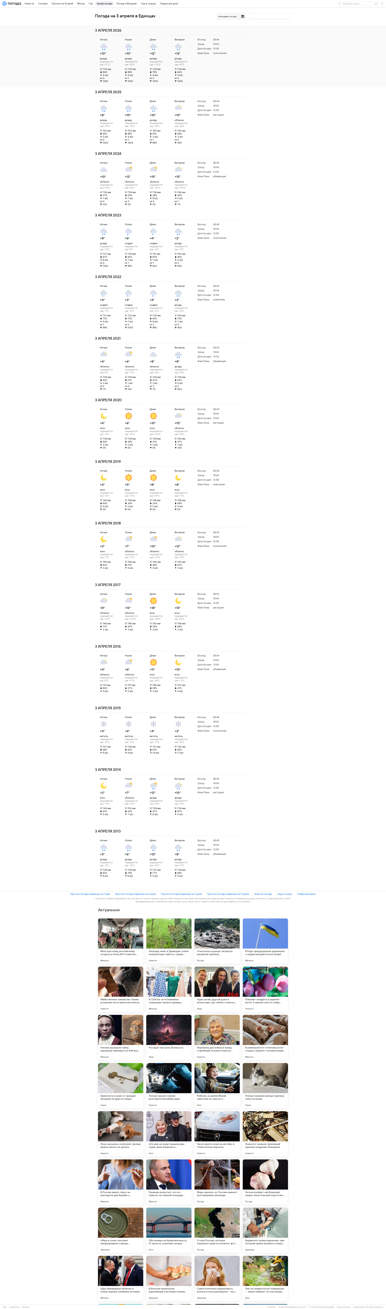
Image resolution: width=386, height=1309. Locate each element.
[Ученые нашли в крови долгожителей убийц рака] (168, 1085)
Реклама (25, 1307)
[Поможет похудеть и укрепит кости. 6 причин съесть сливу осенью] (265, 989)
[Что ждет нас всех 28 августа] (168, 1037)
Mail (4, 1307)
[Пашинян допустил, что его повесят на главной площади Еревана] (168, 1182)
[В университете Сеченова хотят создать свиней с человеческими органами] (265, 1037)
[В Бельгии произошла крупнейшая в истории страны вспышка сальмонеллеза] (168, 1278)
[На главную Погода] (14, 3)
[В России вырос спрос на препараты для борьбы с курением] (120, 1182)
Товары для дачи (306, 894)
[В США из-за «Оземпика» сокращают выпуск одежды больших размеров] (168, 989)
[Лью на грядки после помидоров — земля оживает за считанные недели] (265, 1278)
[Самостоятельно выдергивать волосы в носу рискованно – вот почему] (217, 1278)
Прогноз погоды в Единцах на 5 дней (135, 894)
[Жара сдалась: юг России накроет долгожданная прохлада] (217, 1182)
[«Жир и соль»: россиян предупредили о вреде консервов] (120, 1230)
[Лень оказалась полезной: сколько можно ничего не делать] (120, 1133)
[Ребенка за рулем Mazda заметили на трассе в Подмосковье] (217, 1085)
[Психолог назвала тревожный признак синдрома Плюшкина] (265, 1133)
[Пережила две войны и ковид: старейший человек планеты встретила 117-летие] (217, 1037)
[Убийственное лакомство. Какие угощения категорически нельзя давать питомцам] (120, 989)
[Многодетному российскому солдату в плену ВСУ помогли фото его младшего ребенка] (120, 941)
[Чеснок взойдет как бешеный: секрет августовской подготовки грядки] (265, 1182)
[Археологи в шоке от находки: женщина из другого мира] (120, 1085)
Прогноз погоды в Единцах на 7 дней (181, 894)
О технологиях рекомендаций (321, 1307)
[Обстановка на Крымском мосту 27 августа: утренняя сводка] (168, 1230)
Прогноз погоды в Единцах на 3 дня (90, 894)
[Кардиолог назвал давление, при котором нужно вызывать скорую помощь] (265, 1230)
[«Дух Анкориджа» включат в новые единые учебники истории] (120, 1278)
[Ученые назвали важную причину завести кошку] (265, 1085)
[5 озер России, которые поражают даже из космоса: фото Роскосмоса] (217, 1230)
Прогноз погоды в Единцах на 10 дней (228, 894)
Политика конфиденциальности (292, 1307)
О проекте (271, 1307)
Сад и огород (284, 894)
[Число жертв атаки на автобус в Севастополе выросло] (217, 1133)
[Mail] (4, 3)
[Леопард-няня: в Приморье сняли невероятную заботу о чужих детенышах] (168, 941)
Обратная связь (344, 1307)
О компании (14, 1307)
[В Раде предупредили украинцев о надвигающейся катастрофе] (265, 941)
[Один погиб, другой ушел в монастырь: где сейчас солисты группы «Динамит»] (217, 989)
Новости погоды (263, 894)
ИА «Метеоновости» (374, 1307)
